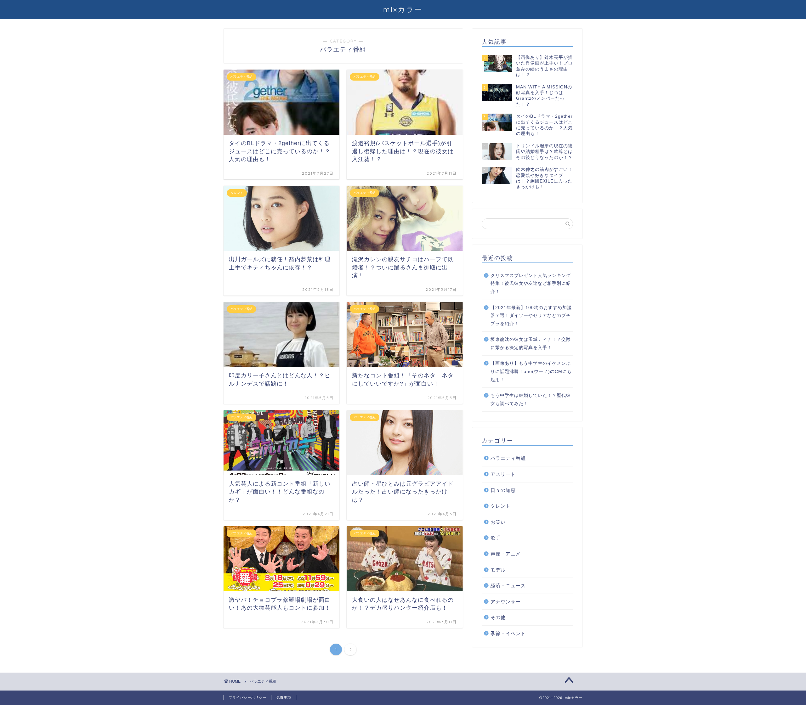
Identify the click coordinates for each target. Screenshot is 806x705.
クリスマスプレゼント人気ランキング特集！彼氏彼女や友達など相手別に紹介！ (531, 283)
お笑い (498, 522)
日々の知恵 (503, 490)
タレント (501, 506)
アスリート (503, 474)
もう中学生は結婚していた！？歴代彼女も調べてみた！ (531, 399)
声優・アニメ (506, 553)
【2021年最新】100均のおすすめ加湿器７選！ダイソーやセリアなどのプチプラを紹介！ (531, 315)
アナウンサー (506, 601)
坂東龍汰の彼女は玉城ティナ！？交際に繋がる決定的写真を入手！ (531, 343)
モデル (498, 569)
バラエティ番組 (508, 458)
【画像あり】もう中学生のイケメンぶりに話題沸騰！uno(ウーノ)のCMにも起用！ (531, 371)
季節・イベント (508, 633)
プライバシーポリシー (247, 697)
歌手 (496, 537)
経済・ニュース (508, 585)
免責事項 (283, 697)
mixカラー (403, 9)
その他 (498, 617)
